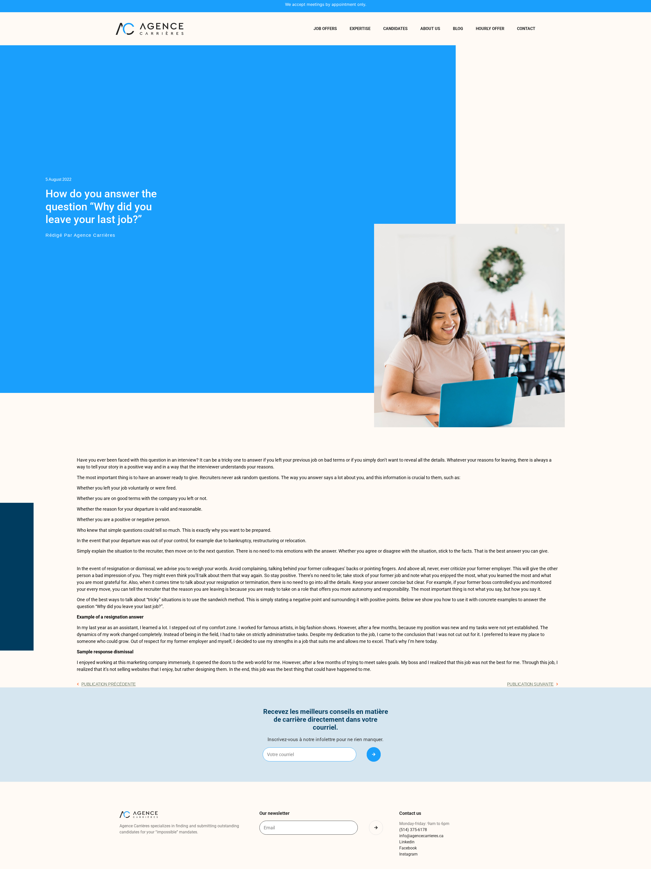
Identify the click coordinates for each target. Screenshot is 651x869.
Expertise (360, 28)
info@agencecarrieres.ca (421, 835)
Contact (526, 28)
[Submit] (374, 754)
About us (430, 28)
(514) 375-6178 (413, 829)
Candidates (395, 28)
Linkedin (407, 841)
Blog (458, 28)
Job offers (325, 28)
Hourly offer (490, 28)
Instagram (408, 854)
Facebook (408, 848)
